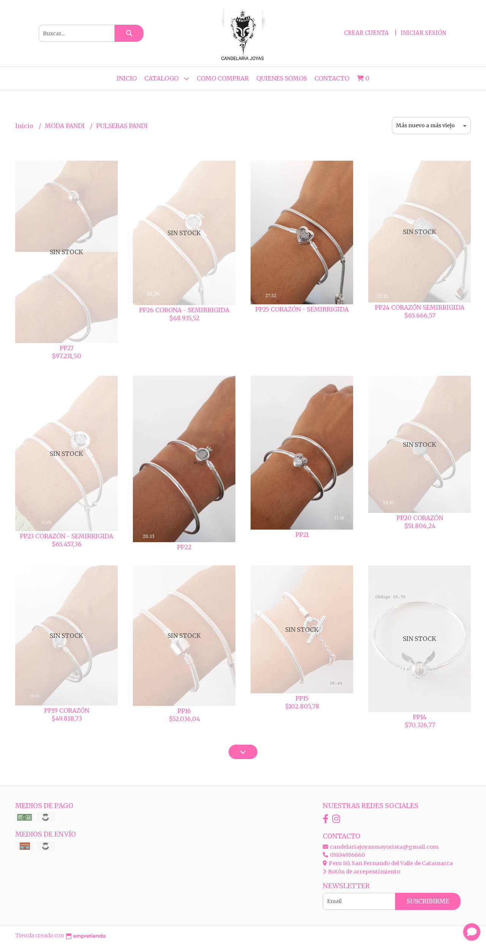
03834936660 (347, 854)
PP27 (67, 348)
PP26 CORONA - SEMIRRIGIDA (184, 310)
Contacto (331, 78)
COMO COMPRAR (223, 78)
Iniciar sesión (423, 32)
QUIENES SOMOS (281, 78)
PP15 (302, 698)
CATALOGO (162, 78)
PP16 (184, 711)
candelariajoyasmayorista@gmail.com (384, 846)
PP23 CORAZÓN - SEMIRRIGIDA (66, 536)
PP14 (419, 717)
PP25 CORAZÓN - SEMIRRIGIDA (302, 309)
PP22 (184, 547)
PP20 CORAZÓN (419, 518)
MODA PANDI (65, 126)
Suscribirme (428, 901)
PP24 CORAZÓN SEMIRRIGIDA (419, 307)
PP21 (302, 534)
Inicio (127, 78)
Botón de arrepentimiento (363, 871)
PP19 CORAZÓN (66, 710)
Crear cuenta (366, 32)
